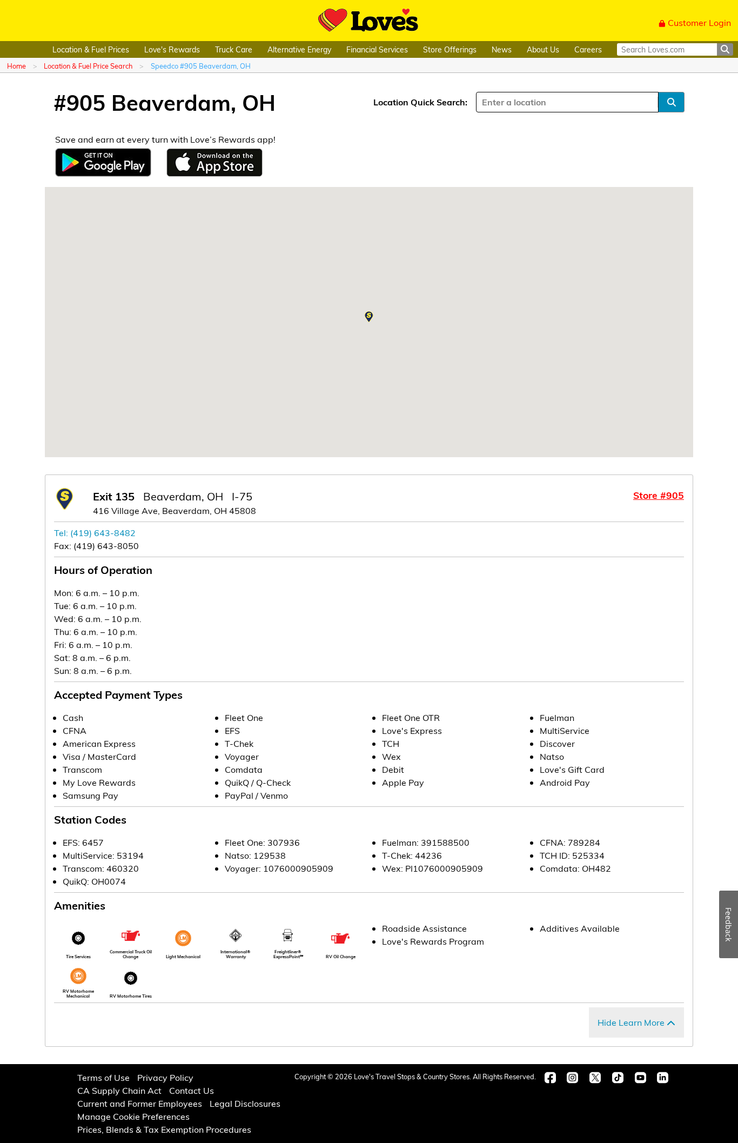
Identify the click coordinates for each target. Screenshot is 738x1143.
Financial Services (377, 49)
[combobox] (483, 102)
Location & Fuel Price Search (88, 65)
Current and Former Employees (139, 1103)
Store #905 (658, 495)
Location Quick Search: (420, 102)
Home (16, 65)
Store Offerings (450, 49)
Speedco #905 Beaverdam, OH (201, 65)
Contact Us (191, 1090)
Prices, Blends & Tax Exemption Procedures (164, 1129)
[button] (369, 316)
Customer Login (699, 22)
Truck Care (233, 49)
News (502, 49)
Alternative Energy (299, 49)
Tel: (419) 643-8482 (95, 532)
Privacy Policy (165, 1077)
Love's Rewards (172, 49)
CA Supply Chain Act (119, 1090)
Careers (588, 49)
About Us (543, 49)
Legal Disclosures (245, 1103)
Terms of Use (103, 1077)
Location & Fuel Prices (90, 49)
